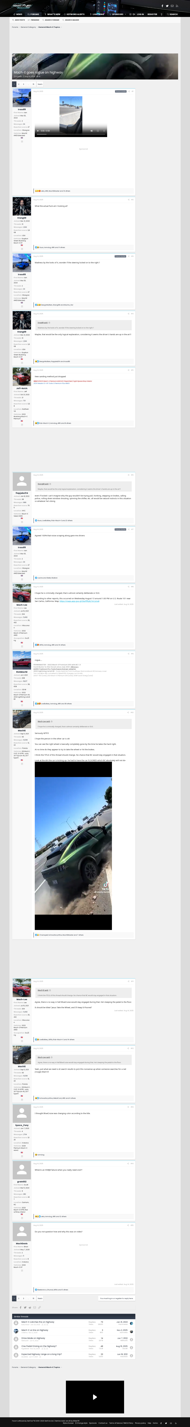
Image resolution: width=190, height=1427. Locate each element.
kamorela (124, 1332)
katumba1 (25, 1324)
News (19, 14)
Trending (35, 20)
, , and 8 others (55, 423)
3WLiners (74, 667)
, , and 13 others (55, 191)
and (47, 578)
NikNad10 (25, 1341)
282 (24, 1194)
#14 (132, 1163)
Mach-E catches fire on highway (37, 1321)
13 (22, 224)
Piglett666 (25, 1349)
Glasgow (25, 130)
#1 (133, 91)
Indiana (25, 1143)
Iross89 (19, 76)
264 (23, 614)
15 (33, 84)
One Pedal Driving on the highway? (39, 1346)
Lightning (98, 14)
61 (39, 76)
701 (24, 401)
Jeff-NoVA (21, 388)
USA (23, 235)
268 (23, 678)
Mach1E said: (43, 990)
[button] (117, 14)
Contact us (102, 1423)
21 (22, 397)
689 (24, 502)
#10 (132, 712)
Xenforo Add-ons (67, 1421)
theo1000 (124, 1356)
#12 (132, 1048)
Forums (35, 14)
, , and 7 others (61, 935)
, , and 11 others (52, 247)
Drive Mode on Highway (33, 1338)
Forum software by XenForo (33, 1421)
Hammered (123, 1324)
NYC (23, 511)
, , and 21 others (55, 520)
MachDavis (22, 1243)
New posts (20, 20)
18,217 (25, 681)
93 (23, 737)
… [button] (28, 84)
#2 (132, 200)
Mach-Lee (22, 605)
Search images (72, 20)
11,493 (25, 617)
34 (24, 124)
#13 (132, 1107)
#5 (132, 370)
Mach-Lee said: (44, 721)
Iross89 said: (43, 323)
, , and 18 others (56, 704)
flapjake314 (22, 493)
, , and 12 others (53, 1216)
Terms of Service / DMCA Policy (121, 1423)
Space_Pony (21, 1125)
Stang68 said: (43, 484)
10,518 (25, 740)
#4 (132, 314)
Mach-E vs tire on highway (34, 1330)
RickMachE (21, 672)
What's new (53, 14)
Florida (25, 748)
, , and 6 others (57, 1098)
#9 (132, 654)
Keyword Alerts (76, 14)
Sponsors (93, 1423)
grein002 (21, 1181)
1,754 (25, 1134)
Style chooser (68, 1423)
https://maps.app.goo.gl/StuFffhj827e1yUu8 (79, 601)
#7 (132, 529)
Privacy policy (140, 1423)
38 (23, 499)
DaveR (125, 1348)
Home (155, 1423)
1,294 (25, 227)
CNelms (24, 1332)
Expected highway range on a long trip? (41, 1354)
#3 (132, 256)
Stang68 (21, 218)
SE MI (24, 689)
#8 (132, 587)
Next (39, 84)
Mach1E (22, 730)
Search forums (52, 20)
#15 (132, 1225)
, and (57, 305)
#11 (132, 981)
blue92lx (24, 1357)
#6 (132, 475)
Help (149, 1423)
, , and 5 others (52, 1290)
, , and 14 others (52, 645)
